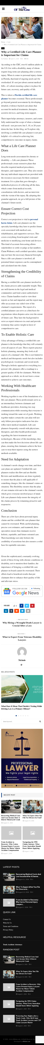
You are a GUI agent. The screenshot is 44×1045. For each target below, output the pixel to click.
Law (3, 48)
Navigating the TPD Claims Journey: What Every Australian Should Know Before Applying (32, 845)
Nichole (5, 59)
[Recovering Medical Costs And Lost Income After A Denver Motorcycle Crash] (11, 806)
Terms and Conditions (10, 926)
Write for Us (7, 923)
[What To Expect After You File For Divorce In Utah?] (33, 806)
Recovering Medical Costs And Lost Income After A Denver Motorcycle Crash (10, 818)
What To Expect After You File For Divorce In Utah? (32, 817)
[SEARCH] (40, 721)
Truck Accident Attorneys (12, 944)
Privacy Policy (8, 930)
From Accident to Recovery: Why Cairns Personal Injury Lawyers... (27, 902)
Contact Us (7, 919)
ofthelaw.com (26, 1041)
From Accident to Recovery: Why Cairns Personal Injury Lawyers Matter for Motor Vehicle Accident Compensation (10, 846)
